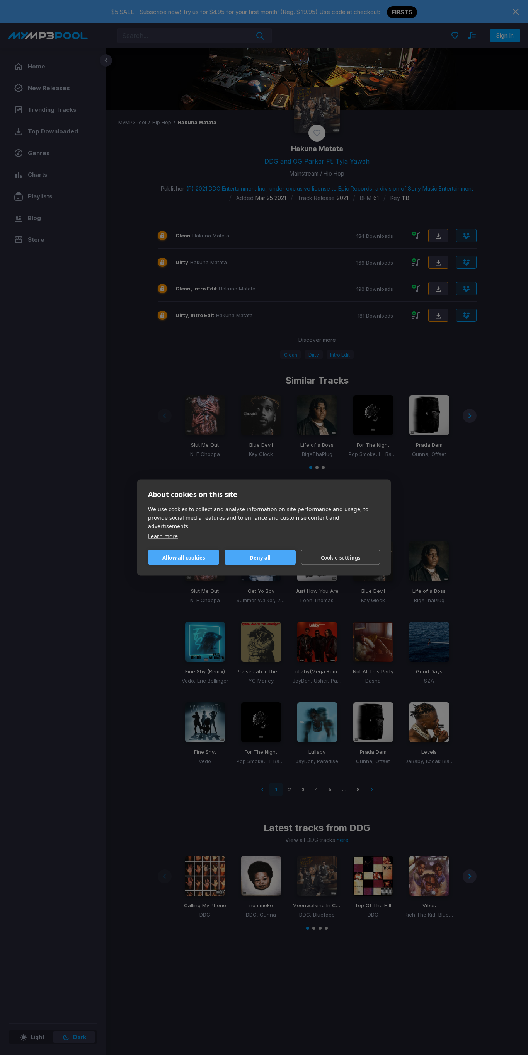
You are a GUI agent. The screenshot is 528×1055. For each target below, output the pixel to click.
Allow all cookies (183, 557)
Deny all (260, 557)
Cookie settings (341, 557)
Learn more (163, 536)
